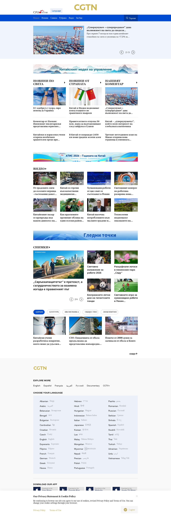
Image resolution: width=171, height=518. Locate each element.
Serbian (115, 415)
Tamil (113, 434)
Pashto (114, 401)
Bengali (45, 415)
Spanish (116, 425)
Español (47, 385)
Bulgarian (49, 420)
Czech (46, 434)
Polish (80, 463)
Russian (116, 410)
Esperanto (49, 444)
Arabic (46, 406)
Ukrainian (118, 448)
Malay (84, 439)
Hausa (46, 468)
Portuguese (84, 468)
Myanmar (85, 448)
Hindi (79, 406)
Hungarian (82, 410)
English (36, 385)
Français (59, 385)
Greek (47, 463)
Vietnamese (118, 458)
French (47, 453)
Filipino (47, 448)
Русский (79, 385)
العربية (69, 385)
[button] (122, 52)
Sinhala (115, 420)
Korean (81, 429)
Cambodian (47, 425)
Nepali (80, 453)
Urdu (113, 453)
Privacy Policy (39, 510)
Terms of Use (55, 510)
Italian (80, 420)
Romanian (117, 406)
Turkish (115, 444)
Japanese (82, 425)
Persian (81, 458)
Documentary (93, 385)
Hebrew (81, 401)
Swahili (116, 429)
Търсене (132, 18)
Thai (112, 439)
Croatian (48, 429)
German (47, 458)
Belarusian (50, 410)
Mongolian (83, 444)
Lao (78, 434)
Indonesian (85, 415)
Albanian (47, 401)
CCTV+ (106, 385)
